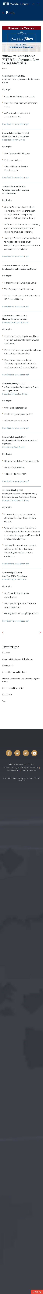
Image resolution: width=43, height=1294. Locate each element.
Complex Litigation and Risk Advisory (17, 659)
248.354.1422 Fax (29, 770)
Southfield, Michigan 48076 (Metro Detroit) (20, 767)
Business (6, 652)
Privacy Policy (21, 780)
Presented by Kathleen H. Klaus (15, 500)
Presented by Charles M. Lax (14, 579)
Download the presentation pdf (15, 124)
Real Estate (7, 694)
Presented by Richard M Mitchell (15, 322)
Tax (3, 701)
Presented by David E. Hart (13, 447)
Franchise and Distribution (13, 688)
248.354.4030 (12, 770)
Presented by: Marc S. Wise (13, 139)
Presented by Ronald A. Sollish (15, 393)
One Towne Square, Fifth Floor (21, 763)
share (35, 1291)
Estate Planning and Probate (14, 672)
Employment (7, 665)
